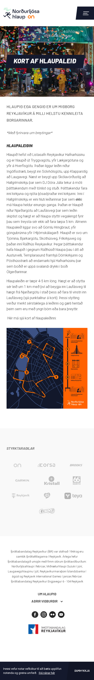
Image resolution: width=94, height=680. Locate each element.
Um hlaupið (47, 594)
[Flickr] (52, 614)
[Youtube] (61, 614)
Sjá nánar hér (47, 673)
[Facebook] (35, 614)
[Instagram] (43, 614)
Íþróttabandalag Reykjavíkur (47, 629)
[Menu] (85, 13)
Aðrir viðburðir (44, 601)
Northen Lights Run (27, 13)
